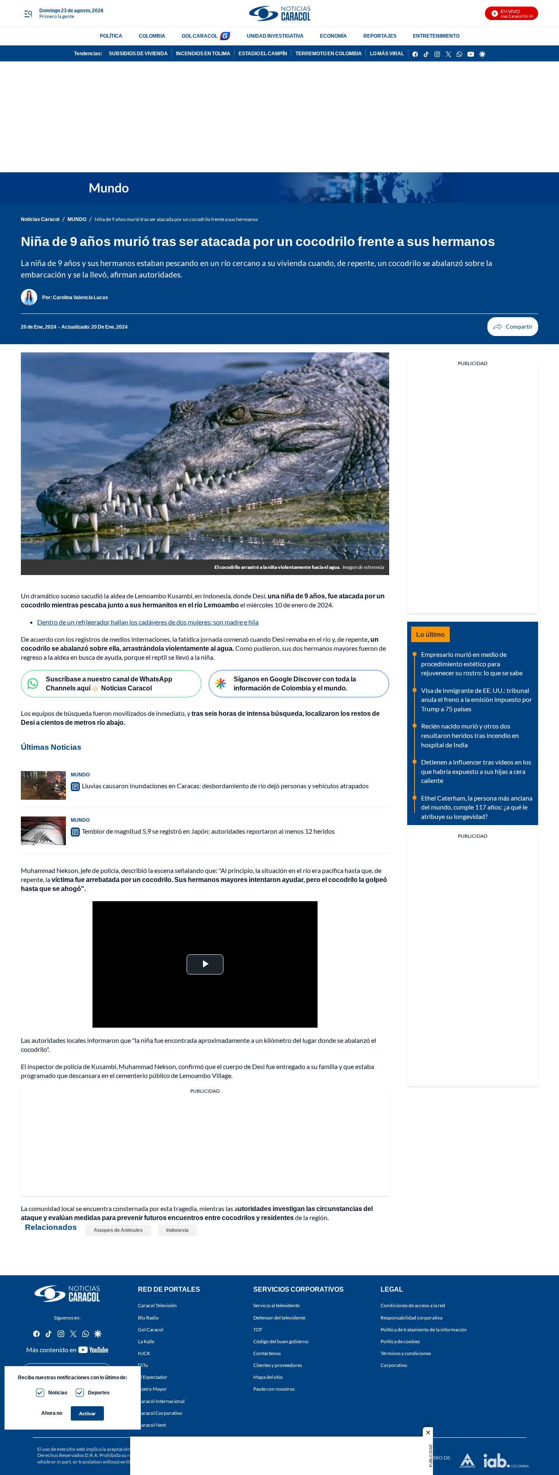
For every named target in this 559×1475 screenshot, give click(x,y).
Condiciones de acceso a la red (413, 1305)
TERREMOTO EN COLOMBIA (328, 53)
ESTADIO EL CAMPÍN (263, 53)
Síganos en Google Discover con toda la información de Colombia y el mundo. (295, 683)
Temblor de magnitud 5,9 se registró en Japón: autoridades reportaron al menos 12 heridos (208, 831)
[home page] (279, 13)
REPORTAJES (380, 36)
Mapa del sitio (268, 1377)
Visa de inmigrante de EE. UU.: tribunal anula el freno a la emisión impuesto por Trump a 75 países (476, 699)
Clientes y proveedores (277, 1365)
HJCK (144, 1353)
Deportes (99, 1392)
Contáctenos (267, 1353)
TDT (257, 1329)
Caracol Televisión (157, 1305)
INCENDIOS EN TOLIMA (203, 53)
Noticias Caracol (40, 219)
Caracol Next (152, 1424)
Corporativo (394, 1365)
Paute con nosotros (274, 1389)
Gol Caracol (150, 1329)
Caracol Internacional (161, 1401)
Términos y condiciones (406, 1353)
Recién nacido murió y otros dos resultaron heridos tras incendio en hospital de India (470, 735)
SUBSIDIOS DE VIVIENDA (138, 53)
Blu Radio (148, 1317)
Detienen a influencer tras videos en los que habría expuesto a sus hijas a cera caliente (476, 771)
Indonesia (177, 1230)
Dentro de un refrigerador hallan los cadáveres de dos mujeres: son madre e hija (148, 622)
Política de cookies (400, 1341)
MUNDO (77, 219)
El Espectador (152, 1377)
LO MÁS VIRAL (387, 53)
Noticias (58, 1392)
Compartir (512, 326)
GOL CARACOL (200, 36)
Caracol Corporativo (160, 1413)
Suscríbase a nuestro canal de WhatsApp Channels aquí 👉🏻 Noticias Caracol (109, 683)
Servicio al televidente (276, 1305)
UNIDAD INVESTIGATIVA (275, 36)
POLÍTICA (111, 36)
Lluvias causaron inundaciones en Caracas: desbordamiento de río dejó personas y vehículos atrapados (225, 785)
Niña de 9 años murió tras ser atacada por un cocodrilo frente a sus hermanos (176, 219)
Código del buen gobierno (281, 1341)
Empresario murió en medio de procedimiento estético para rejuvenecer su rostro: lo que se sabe (472, 663)
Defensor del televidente (279, 1317)
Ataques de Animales (118, 1230)
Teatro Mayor (152, 1389)
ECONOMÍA (333, 36)
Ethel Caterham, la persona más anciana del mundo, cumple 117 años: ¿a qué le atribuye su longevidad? (476, 807)
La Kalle (146, 1341)
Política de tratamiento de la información (424, 1329)
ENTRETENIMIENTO (436, 36)
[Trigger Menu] (28, 13)
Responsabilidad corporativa (411, 1317)
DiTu (143, 1365)
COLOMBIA (152, 36)
